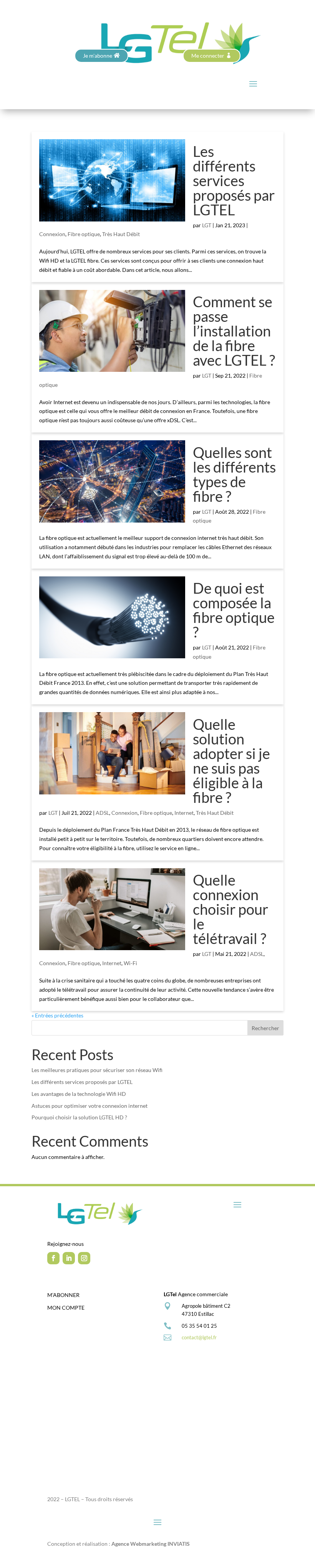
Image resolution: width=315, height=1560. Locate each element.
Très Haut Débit (121, 234)
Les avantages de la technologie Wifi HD (79, 1094)
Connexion (52, 234)
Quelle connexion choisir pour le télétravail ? (230, 909)
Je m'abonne (97, 55)
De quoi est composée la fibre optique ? (234, 610)
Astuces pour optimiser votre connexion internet (90, 1105)
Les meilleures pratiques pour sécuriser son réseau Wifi (97, 1070)
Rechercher (265, 1028)
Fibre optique (84, 234)
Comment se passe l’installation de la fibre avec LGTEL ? (234, 331)
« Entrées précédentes (57, 1015)
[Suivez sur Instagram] (84, 1258)
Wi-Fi (130, 963)
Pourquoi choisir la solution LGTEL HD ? (79, 1117)
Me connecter (207, 55)
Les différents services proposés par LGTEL (234, 180)
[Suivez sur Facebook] (53, 1258)
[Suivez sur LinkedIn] (69, 1258)
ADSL (102, 812)
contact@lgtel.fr (199, 1337)
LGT (206, 225)
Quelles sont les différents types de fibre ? (234, 474)
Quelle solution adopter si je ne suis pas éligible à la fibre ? (231, 760)
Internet (184, 812)
